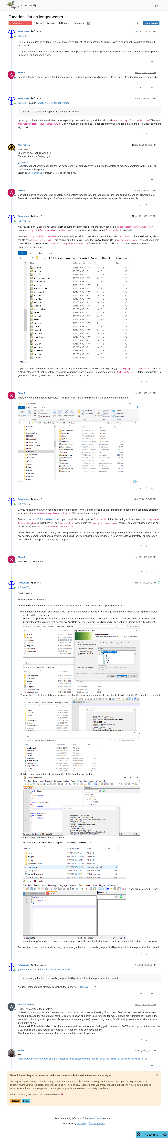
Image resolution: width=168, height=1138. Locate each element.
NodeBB (81, 1123)
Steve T (21, 72)
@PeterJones (39, 965)
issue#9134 (86, 986)
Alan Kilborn (24, 145)
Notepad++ (94, 1118)
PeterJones (23, 31)
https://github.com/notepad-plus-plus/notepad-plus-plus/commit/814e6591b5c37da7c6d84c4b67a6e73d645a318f (81, 1058)
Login (26, 1101)
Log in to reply (151, 23)
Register (15, 1101)
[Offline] (13, 74)
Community (29, 5)
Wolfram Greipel (26, 1004)
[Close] (157, 1075)
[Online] (13, 33)
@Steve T (37, 31)
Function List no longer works (52, 102)
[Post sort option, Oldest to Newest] (138, 23)
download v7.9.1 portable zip (41, 519)
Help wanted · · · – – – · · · (21, 23)
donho (21, 1050)
